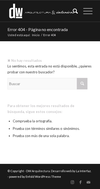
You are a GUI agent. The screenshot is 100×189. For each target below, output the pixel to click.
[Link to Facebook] (81, 182)
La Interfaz (83, 171)
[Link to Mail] (89, 182)
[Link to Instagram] (73, 182)
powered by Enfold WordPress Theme (35, 176)
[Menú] (85, 11)
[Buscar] (72, 11)
